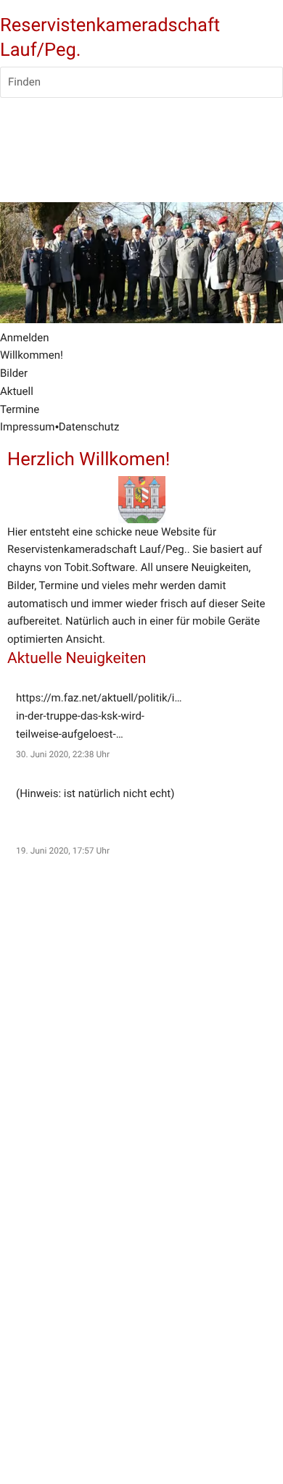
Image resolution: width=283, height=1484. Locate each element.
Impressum (27, 426)
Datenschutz (89, 426)
